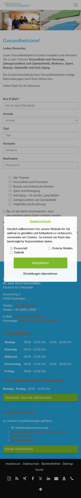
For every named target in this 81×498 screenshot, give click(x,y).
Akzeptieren (40, 263)
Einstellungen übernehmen (40, 273)
